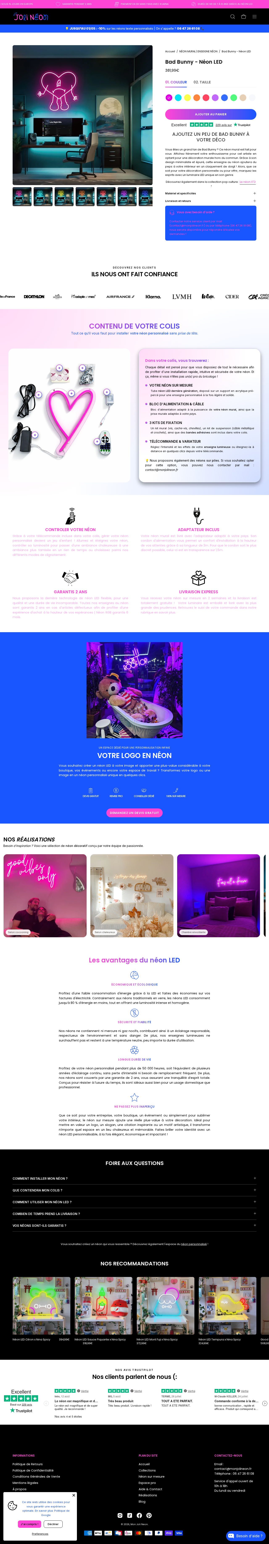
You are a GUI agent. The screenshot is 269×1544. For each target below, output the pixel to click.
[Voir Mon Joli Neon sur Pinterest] (149, 1515)
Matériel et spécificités (180, 193)
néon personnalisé (194, 1244)
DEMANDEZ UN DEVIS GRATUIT (134, 813)
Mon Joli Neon (139, 1524)
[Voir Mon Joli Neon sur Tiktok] (130, 1515)
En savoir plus (44, 1510)
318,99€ (87, 1343)
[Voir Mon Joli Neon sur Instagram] (120, 1515)
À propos (19, 1489)
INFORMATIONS (24, 1456)
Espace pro (147, 1483)
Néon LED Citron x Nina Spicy (31, 1339)
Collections (147, 1470)
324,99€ (204, 1343)
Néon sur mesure (152, 1476)
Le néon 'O (248, 182)
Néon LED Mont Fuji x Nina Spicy (157, 1339)
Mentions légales (25, 1483)
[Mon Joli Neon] (30, 16)
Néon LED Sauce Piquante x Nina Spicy (100, 1339)
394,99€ (64, 1339)
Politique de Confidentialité (33, 1470)
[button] (232, 16)
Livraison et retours (178, 201)
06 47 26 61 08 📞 (190, 28)
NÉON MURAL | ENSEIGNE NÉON (198, 51)
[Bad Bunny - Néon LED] (22, 196)
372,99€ (141, 1343)
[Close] (74, 1495)
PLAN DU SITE (148, 1456)
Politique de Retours (28, 1464)
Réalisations (148, 1495)
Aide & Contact (150, 1489)
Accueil (170, 51)
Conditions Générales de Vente (36, 1476)
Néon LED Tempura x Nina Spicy (220, 1339)
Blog (142, 1501)
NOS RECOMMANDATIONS (134, 1263)
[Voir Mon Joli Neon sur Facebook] (139, 1515)
